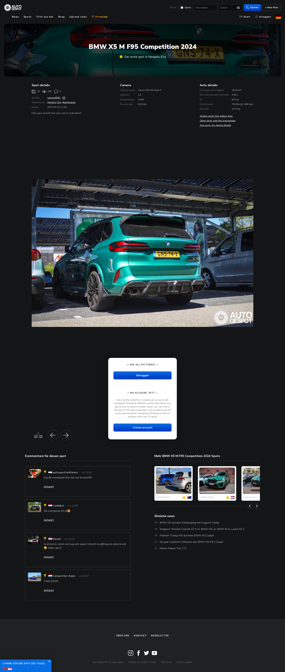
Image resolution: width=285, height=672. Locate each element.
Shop (61, 16)
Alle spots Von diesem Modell (215, 125)
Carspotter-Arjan (64, 576)
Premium (101, 16)
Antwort (49, 486)
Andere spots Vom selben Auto (216, 116)
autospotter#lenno (65, 472)
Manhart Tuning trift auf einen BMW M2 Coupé (187, 535)
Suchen (254, 7)
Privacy (166, 662)
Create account (142, 427)
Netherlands (69, 102)
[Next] (256, 506)
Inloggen (265, 16)
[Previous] (250, 506)
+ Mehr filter (271, 7)
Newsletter (160, 635)
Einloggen (142, 375)
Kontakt (140, 635)
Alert (247, 16)
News (173, 7)
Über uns (122, 635)
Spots (188, 7)
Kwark (57, 539)
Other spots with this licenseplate (218, 120)
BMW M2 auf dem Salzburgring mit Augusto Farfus (189, 522)
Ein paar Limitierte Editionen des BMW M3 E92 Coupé (191, 542)
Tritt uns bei (44, 16)
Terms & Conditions (142, 662)
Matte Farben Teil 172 (173, 548)
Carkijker (58, 506)
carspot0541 (54, 97)
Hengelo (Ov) (54, 102)
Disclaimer (184, 662)
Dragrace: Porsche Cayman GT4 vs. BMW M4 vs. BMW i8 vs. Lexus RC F (202, 529)
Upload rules (78, 16)
